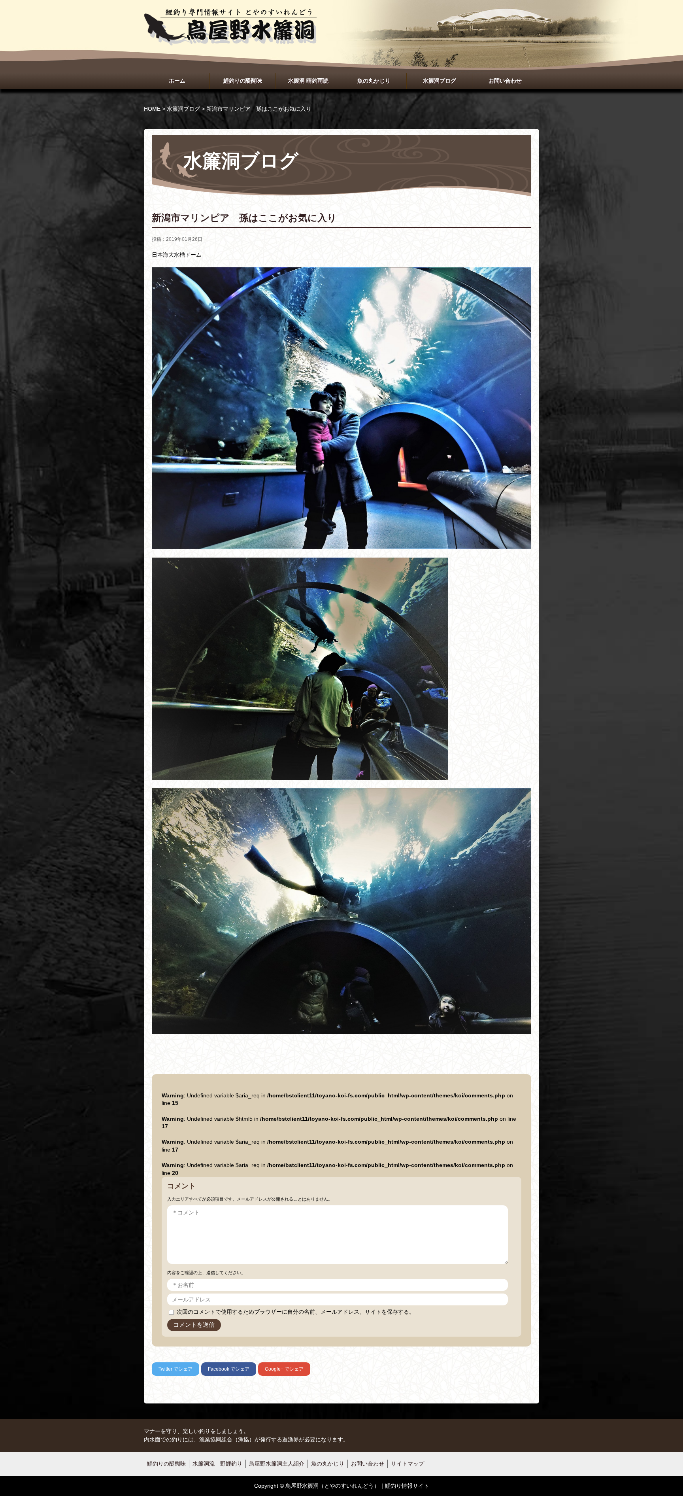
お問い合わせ (505, 81)
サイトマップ (407, 1463)
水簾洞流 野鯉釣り (217, 1463)
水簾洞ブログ (439, 81)
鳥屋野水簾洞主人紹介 (276, 1463)
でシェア (175, 1369)
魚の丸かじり (374, 81)
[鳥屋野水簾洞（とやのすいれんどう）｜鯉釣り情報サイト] (230, 16)
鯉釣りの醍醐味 (242, 81)
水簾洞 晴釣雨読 (308, 81)
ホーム (177, 81)
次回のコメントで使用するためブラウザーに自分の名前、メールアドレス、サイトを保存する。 (296, 1312)
